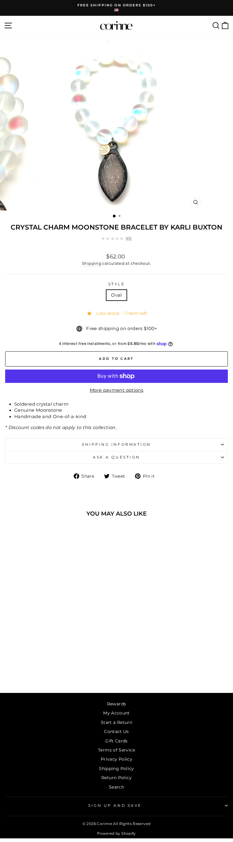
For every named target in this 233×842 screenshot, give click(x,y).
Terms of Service (116, 750)
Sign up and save (115, 805)
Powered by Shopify (116, 833)
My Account (116, 713)
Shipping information (116, 444)
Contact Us (116, 731)
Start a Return (116, 722)
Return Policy (116, 777)
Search (116, 787)
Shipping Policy (116, 768)
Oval (116, 295)
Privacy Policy (116, 759)
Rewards (116, 703)
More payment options (116, 390)
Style (116, 284)
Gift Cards (116, 740)
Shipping (91, 263)
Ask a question (116, 457)
